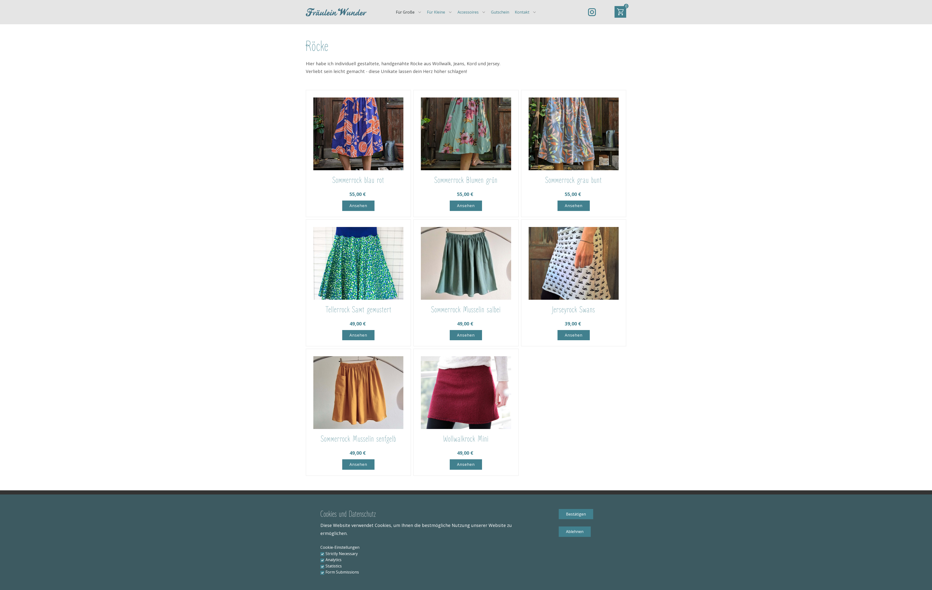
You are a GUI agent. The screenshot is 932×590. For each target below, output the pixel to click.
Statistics (333, 566)
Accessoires (468, 12)
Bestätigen (576, 514)
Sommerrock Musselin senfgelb (358, 439)
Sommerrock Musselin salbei (466, 310)
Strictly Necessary (341, 553)
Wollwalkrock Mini (466, 439)
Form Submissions (342, 572)
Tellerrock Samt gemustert (358, 310)
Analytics (333, 559)
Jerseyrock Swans (573, 310)
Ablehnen (574, 531)
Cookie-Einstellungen (339, 547)
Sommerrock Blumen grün (466, 180)
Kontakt (522, 12)
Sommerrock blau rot (358, 180)
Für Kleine (436, 12)
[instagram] (592, 12)
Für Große (405, 12)
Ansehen (358, 205)
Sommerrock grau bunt (573, 180)
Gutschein (500, 12)
